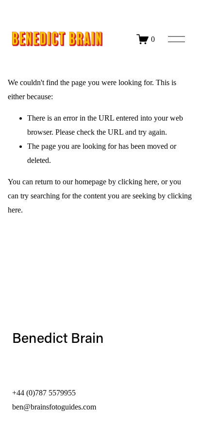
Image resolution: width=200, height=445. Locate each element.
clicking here (137, 182)
